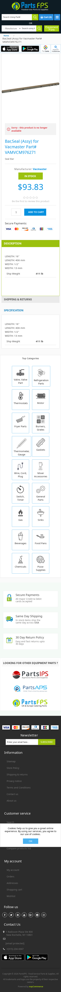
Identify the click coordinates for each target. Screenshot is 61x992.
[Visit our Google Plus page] (30, 915)
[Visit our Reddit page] (37, 915)
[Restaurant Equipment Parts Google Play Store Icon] (30, 48)
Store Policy (13, 767)
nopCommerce (36, 986)
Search (10, 822)
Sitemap (11, 761)
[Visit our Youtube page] (24, 915)
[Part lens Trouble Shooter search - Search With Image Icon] (56, 48)
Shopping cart (14, 889)
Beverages (20, 543)
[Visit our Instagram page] (43, 915)
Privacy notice (14, 781)
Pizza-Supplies (40, 568)
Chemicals (20, 566)
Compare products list (19, 848)
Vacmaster (40, 169)
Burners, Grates (40, 428)
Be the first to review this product (30, 201)
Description (12, 243)
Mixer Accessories (40, 474)
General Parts (40, 498)
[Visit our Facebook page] (4, 915)
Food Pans (41, 543)
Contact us (12, 794)
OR (30, 23)
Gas (20, 519)
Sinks (41, 519)
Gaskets (40, 449)
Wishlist (11, 896)
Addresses (12, 883)
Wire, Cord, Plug (20, 474)
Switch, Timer (20, 498)
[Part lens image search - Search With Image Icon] (45, 48)
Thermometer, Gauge (21, 452)
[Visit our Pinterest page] (17, 915)
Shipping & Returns (18, 299)
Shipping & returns (17, 774)
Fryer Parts (20, 426)
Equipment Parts (51, 28)
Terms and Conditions (19, 787)
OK (30, 841)
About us (11, 800)
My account (13, 869)
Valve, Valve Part (20, 381)
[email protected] (15, 943)
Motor (40, 403)
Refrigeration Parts (41, 382)
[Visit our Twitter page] (11, 915)
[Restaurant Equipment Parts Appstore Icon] (10, 48)
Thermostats (21, 403)
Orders (10, 876)
